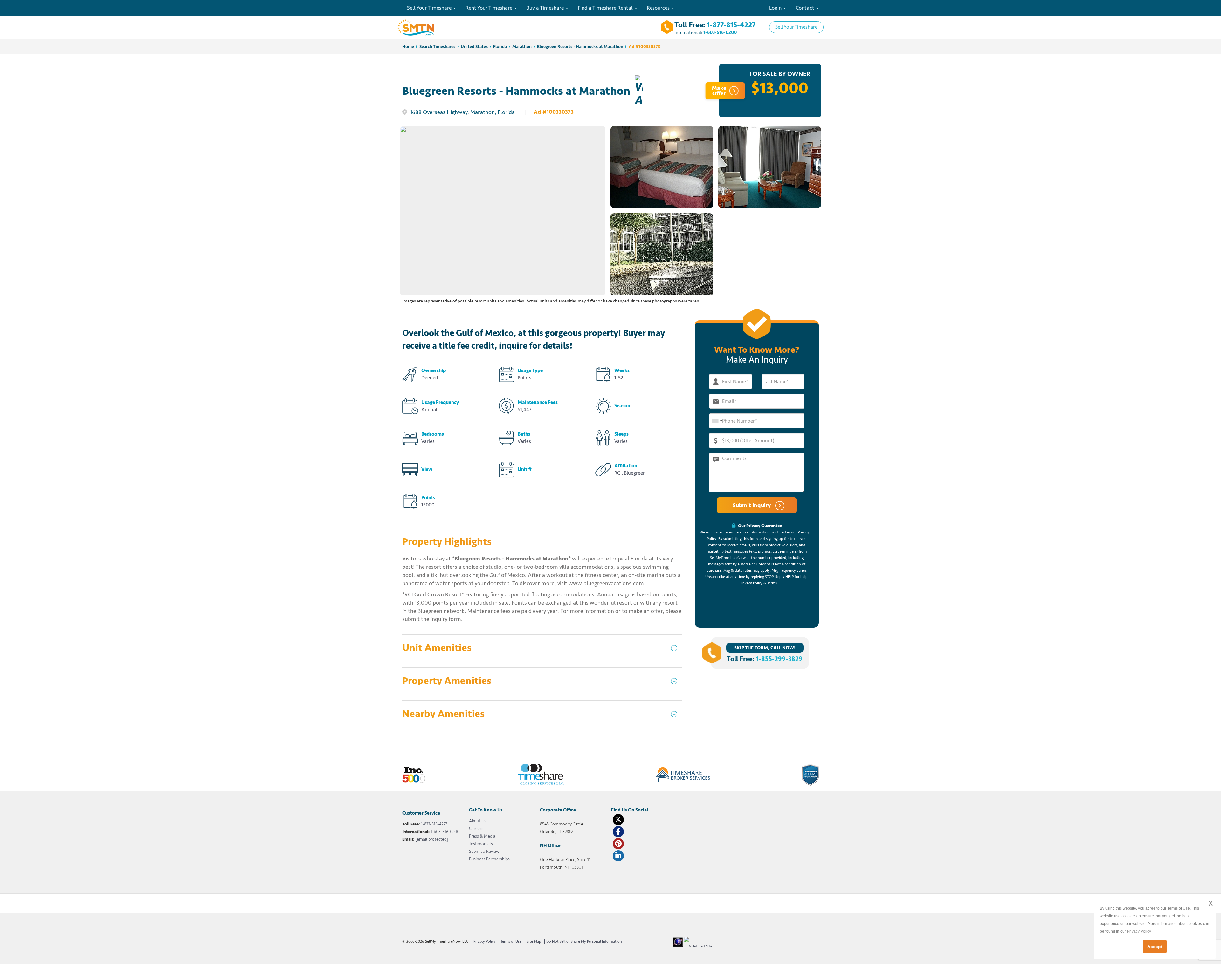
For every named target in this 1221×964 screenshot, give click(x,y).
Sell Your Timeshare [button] (430, 7)
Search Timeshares (437, 46)
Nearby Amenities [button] (443, 714)
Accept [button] (1154, 946)
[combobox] (716, 421)
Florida (500, 46)
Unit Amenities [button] (437, 648)
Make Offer (719, 91)
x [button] (1211, 903)
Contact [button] (806, 7)
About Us (477, 821)
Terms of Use (510, 941)
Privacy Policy (751, 583)
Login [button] (776, 7)
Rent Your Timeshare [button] (490, 7)
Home (408, 46)
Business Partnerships (489, 859)
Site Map (534, 941)
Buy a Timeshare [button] (545, 7)
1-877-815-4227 (731, 25)
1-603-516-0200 (720, 33)
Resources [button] (659, 7)
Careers (476, 828)
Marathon (522, 46)
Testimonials (481, 843)
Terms (772, 583)
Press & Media (482, 836)
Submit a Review (484, 851)
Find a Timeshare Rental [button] (606, 7)
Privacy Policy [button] (1139, 931)
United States (474, 46)
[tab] (542, 651)
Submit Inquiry (752, 505)
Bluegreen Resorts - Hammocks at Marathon (580, 46)
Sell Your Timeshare (796, 27)
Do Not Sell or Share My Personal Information (584, 941)
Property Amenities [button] (446, 681)
